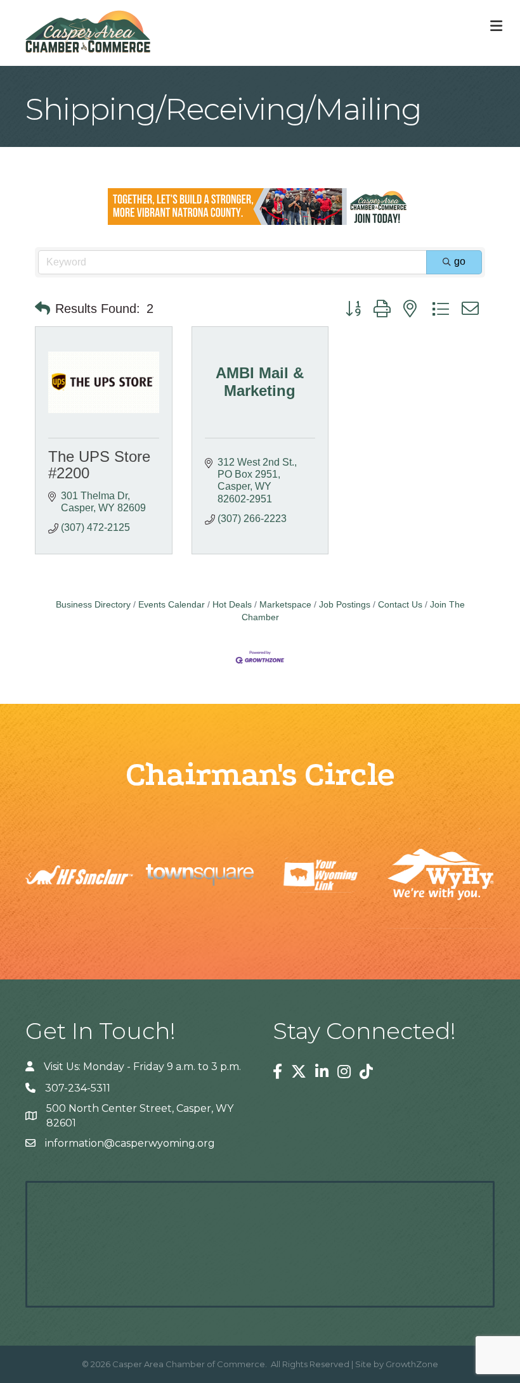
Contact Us (400, 604)
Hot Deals (232, 604)
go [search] (459, 261)
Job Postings (344, 604)
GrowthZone (412, 1364)
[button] (42, 308)
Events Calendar (171, 604)
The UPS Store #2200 (99, 464)
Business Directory (93, 604)
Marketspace (285, 604)
